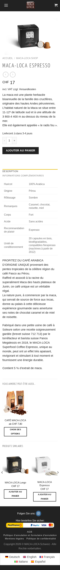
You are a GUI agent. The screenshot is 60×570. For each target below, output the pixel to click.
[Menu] (5, 5)
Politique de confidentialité (41, 538)
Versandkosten (27, 89)
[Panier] (55, 5)
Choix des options (15, 431)
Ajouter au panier (20, 150)
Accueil (7, 58)
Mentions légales (14, 538)
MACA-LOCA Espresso (44, 484)
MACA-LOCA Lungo (15, 482)
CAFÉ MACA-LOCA (15, 420)
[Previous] (2, 479)
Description (10, 171)
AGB (29, 532)
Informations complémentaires (23, 175)
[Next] (57, 479)
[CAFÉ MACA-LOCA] (15, 403)
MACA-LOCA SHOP (27, 58)
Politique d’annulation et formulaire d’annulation (30, 535)
